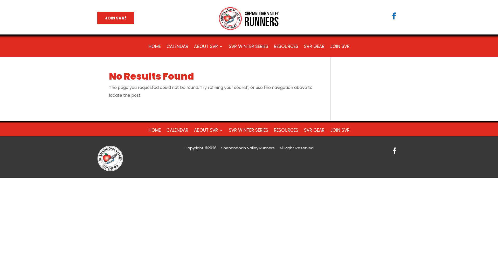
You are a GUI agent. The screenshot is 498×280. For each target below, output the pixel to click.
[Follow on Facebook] (394, 16)
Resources (286, 47)
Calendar (177, 47)
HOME (155, 47)
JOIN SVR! (115, 18)
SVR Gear (314, 47)
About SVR (206, 47)
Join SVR (340, 47)
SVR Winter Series (248, 47)
